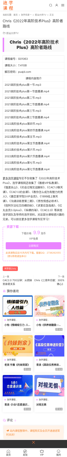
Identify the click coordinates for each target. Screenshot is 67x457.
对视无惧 (41, 404)
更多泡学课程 (11, 178)
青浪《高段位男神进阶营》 (48, 364)
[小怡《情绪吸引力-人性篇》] (18, 306)
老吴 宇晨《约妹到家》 (17, 364)
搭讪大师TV (12, 33)
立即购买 (34, 245)
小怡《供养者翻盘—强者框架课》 (48, 325)
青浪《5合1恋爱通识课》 (15, 404)
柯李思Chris (10, 268)
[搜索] (50, 5)
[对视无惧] (49, 385)
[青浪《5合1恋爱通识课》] (18, 385)
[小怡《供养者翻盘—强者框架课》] (49, 306)
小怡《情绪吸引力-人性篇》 (17, 325)
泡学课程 (8, 5)
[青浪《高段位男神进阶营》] (49, 346)
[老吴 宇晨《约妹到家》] (18, 346)
